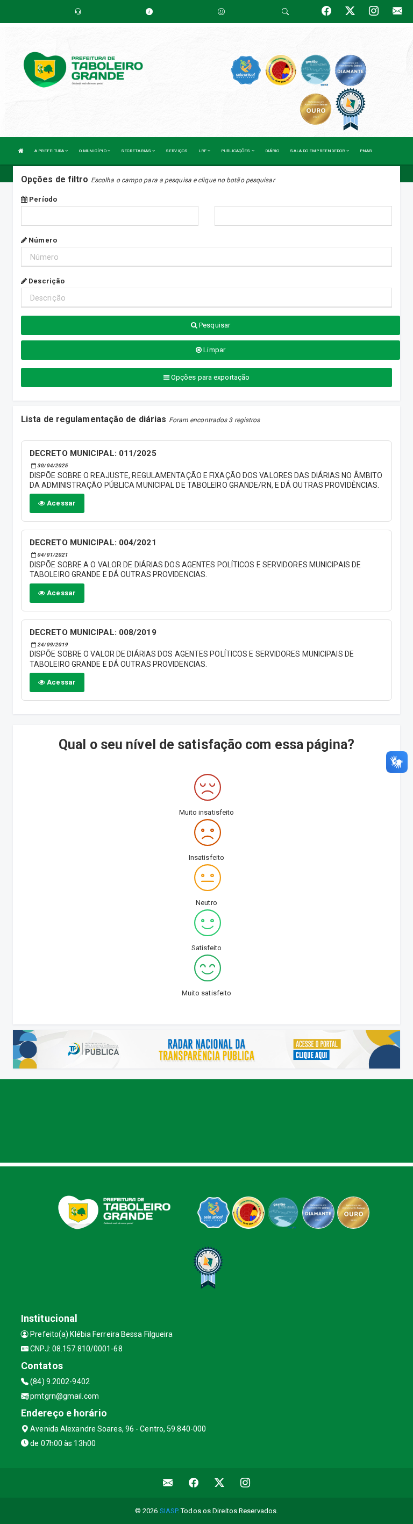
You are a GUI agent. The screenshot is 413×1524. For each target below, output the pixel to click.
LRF (203, 150)
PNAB (366, 150)
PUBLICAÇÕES (236, 150)
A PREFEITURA (49, 150)
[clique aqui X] (219, 1482)
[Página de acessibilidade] (221, 12)
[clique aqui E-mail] (168, 1482)
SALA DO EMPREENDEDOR (318, 150)
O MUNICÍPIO (93, 150)
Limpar (213, 350)
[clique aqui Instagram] (245, 1482)
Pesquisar (213, 325)
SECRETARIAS (136, 150)
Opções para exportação (209, 377)
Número (42, 240)
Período (42, 199)
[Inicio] (21, 151)
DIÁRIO (272, 150)
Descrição (46, 281)
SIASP (169, 1511)
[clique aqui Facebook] (193, 1482)
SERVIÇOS (177, 150)
